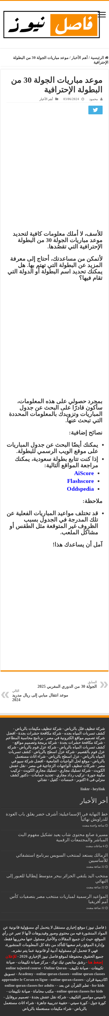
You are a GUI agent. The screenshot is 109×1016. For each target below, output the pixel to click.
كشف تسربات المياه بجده (84, 733)
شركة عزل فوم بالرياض (37, 747)
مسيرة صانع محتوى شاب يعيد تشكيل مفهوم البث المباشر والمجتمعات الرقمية (63, 837)
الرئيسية (98, 57)
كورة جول (98, 1003)
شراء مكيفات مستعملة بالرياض (47, 1008)
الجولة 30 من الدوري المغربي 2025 (67, 684)
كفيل (54, 779)
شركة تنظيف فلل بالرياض (85, 728)
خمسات (67, 779)
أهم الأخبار (80, 57)
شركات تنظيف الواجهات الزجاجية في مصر (61, 766)
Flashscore (80, 481)
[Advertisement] (54, 173)
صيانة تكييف (78, 968)
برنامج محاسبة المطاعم (24, 738)
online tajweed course (23, 968)
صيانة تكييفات (19, 991)
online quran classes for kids (80, 991)
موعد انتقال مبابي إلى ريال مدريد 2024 (40, 695)
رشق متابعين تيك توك (68, 962)
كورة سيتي (78, 1003)
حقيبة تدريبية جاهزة (52, 1003)
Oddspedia (80, 489)
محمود (93, 99)
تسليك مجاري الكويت (40, 770)
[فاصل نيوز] (54, 23)
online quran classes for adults (29, 985)
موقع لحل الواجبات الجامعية (68, 761)
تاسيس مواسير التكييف (87, 997)
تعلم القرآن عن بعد (74, 985)
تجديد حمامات (42, 775)
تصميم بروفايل (17, 997)
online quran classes (52, 974)
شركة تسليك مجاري (75, 770)
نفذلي (42, 779)
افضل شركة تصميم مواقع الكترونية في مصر (55, 735)
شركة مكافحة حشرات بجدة (81, 742)
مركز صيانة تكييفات (33, 962)
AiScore (84, 473)
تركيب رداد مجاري (70, 775)
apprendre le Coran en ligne (25, 979)
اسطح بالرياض (61, 756)
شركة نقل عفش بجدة (49, 997)
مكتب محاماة (43, 991)
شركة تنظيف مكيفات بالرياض (38, 728)
